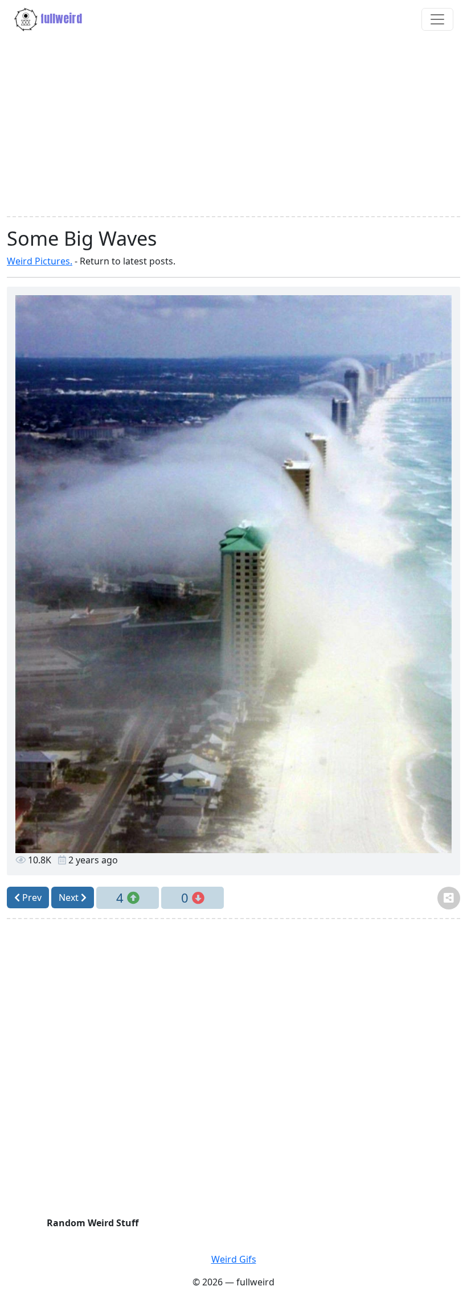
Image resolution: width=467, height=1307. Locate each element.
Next (70, 897)
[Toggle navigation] (437, 19)
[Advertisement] (233, 127)
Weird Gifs (233, 1259)
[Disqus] (233, 1070)
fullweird (60, 18)
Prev (31, 897)
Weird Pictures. (39, 261)
